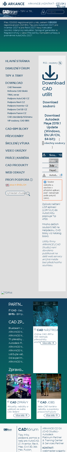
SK (63, 3)
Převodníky (33, 33)
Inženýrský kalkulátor (23, 30)
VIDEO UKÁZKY (16, 150)
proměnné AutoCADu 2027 (18, 35)
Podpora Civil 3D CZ (17, 109)
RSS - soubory (50, 63)
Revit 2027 (30, 27)
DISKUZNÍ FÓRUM (17, 68)
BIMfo (12, 314)
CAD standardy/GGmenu (19, 117)
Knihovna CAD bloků (17, 91)
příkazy (54, 33)
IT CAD (12, 310)
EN (58, 6)
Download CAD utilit (53, 88)
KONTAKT (48, 3)
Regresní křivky (11, 33)
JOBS (47, 402)
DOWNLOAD (14, 83)
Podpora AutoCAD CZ (18, 98)
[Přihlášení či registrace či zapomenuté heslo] (43, 14)
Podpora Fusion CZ (16, 113)
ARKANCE (34, 3)
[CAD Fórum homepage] (10, 14)
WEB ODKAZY (15, 172)
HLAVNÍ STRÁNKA (17, 61)
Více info (47, 343)
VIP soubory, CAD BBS (18, 120)
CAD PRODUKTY (16, 165)
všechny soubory (53, 143)
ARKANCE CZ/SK (52, 428)
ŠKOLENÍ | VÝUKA (17, 143)
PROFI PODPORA (17, 179)
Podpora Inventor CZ (17, 105)
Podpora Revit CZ (16, 102)
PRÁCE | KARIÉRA (17, 158)
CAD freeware (14, 87)
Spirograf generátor (45, 30)
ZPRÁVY (19, 402)
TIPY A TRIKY (14, 75)
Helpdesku (48, 230)
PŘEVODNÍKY (14, 136)
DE (64, 6)
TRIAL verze (13, 94)
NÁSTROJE (48, 330)
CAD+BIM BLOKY (16, 129)
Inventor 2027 (11, 27)
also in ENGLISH (17, 184)
